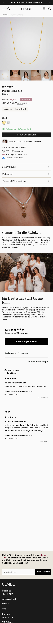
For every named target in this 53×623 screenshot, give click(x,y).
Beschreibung (9, 167)
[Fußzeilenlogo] (8, 584)
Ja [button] (5, 394)
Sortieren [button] (9, 353)
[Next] (50, 2)
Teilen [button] (16, 394)
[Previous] (3, 2)
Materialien (7, 174)
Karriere (5, 604)
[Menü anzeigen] (3, 9)
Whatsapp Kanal (9, 599)
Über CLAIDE (7, 594)
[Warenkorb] (49, 9)
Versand (20, 103)
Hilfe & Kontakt (8, 617)
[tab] (38, 362)
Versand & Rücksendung (13, 181)
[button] (26, 86)
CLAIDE (5, 15)
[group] (26, 330)
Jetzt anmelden (43, 572)
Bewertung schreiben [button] (26, 341)
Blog (4, 608)
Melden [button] (10, 394)
